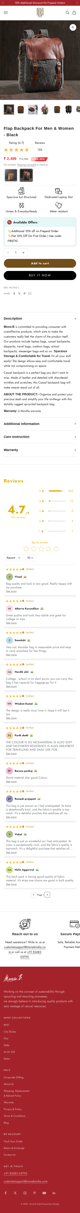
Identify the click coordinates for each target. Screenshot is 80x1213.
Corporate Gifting (13, 1077)
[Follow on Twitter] (15, 1193)
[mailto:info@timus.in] (11, 952)
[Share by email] (29, 293)
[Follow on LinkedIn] (54, 1193)
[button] (56, 491)
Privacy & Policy (13, 1109)
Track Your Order (13, 1141)
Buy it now (40, 275)
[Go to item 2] (21, 109)
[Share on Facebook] (14, 293)
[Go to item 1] (9, 109)
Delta (6, 1045)
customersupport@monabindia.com (25, 1181)
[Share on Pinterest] (24, 293)
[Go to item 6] (68, 109)
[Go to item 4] (44, 109)
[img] (16, 150)
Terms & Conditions (14, 1116)
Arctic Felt (9, 1052)
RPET (6, 1025)
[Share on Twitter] (19, 293)
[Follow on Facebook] (5, 1193)
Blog (6, 1123)
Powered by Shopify (50, 1203)
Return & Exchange (14, 1148)
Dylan (7, 1058)
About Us (9, 1084)
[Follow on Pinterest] (34, 1193)
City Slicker (10, 1031)
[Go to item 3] (33, 109)
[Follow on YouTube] (44, 1193)
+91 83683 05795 (15, 1173)
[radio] (10, 175)
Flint (6, 1038)
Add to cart (40, 263)
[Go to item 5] (56, 109)
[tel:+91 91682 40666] (29, 957)
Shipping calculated (26, 164)
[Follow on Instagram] (25, 1193)
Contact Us (10, 1155)
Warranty (9, 1102)
